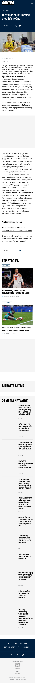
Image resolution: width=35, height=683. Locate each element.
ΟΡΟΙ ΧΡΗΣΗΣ (12, 643)
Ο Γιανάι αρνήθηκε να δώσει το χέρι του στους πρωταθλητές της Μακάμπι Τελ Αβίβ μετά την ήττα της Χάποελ (17, 238)
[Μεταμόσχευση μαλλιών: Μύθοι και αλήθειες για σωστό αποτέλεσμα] (9, 542)
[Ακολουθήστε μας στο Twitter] (17, 655)
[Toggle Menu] (32, 3)
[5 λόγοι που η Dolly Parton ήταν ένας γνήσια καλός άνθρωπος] (9, 597)
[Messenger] (20, 26)
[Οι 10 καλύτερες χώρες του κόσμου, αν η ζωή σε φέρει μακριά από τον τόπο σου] (9, 579)
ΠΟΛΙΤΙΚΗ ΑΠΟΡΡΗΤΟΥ (11, 647)
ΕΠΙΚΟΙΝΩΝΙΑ (26, 647)
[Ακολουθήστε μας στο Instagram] (23, 655)
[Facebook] (12, 26)
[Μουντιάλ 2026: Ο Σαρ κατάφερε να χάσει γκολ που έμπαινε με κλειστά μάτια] (17, 315)
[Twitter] (16, 26)
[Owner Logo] (17, 665)
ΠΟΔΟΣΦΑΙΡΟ (7, 302)
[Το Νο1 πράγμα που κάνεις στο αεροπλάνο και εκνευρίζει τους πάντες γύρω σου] (9, 430)
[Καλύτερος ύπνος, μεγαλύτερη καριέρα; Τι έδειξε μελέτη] (9, 560)
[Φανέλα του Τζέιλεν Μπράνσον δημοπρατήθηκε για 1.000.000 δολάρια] (17, 278)
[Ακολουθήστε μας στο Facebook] (12, 655)
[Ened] (17, 673)
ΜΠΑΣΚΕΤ (6, 265)
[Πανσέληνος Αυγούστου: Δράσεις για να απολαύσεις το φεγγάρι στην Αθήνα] (9, 467)
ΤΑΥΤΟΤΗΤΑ (23, 643)
